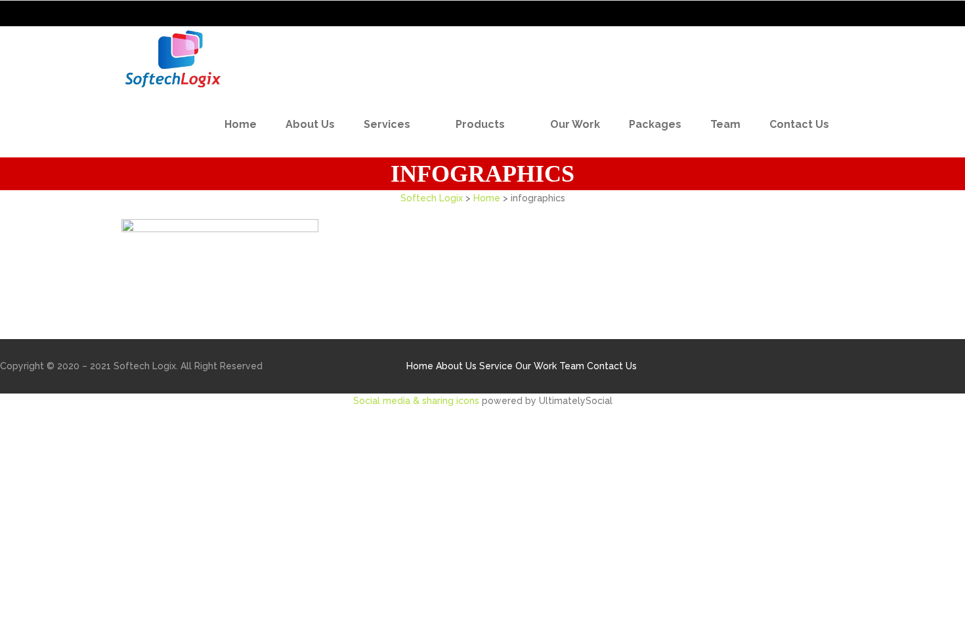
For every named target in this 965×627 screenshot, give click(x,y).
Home (486, 198)
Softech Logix (431, 198)
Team (571, 366)
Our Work (536, 366)
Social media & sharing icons (417, 400)
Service (496, 366)
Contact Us (612, 366)
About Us (456, 366)
